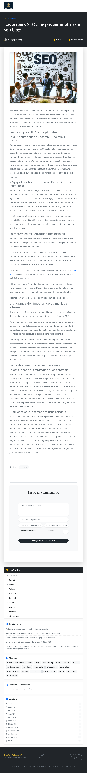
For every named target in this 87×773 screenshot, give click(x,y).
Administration (48, 755)
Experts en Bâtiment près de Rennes (19, 663)
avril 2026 (12, 717)
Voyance (12, 612)
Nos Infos (12, 575)
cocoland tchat (39, 667)
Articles (77, 754)
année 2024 (12, 737)
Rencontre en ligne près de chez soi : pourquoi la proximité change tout (33, 633)
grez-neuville (71, 671)
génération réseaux (13, 667)
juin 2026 (11, 710)
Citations (61, 671)
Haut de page (44, 757)
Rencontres (13, 598)
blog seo (24, 467)
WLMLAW (25, 671)
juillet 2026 (12, 707)
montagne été (12, 675)
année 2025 (12, 734)
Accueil (36, 755)
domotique (27, 667)
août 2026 (12, 704)
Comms (78, 758)
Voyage (11, 584)
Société (11, 602)
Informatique (13, 616)
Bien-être (12, 580)
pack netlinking (48, 663)
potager (37, 663)
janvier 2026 (13, 727)
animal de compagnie (63, 663)
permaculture (64, 667)
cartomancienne (51, 667)
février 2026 (13, 724)
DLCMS (61, 766)
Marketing (12, 18)
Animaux (12, 593)
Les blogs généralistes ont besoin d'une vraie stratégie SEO (28, 642)
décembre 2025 (14, 731)
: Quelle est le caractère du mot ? (36, 531)
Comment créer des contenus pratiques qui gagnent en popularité (30, 638)
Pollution (12, 589)
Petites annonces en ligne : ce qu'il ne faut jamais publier (27, 629)
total (10, 741)
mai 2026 (11, 714)
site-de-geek (36, 671)
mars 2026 (12, 721)
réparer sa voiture (13, 671)
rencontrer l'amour (50, 671)
